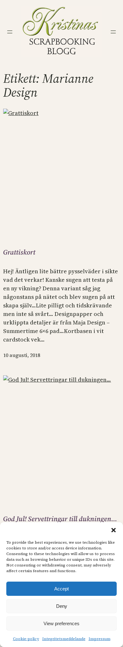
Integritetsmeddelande (63, 638)
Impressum (99, 638)
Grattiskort (19, 252)
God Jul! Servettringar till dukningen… (60, 519)
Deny (61, 606)
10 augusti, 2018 (21, 355)
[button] (113, 530)
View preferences (61, 623)
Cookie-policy (26, 638)
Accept (61, 588)
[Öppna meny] (10, 32)
